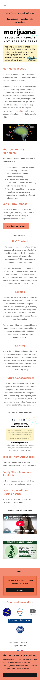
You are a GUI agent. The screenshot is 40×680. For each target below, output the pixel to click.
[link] (18, 651)
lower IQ (19, 111)
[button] (7, 5)
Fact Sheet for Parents (15, 226)
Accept (20, 675)
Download (20, 590)
